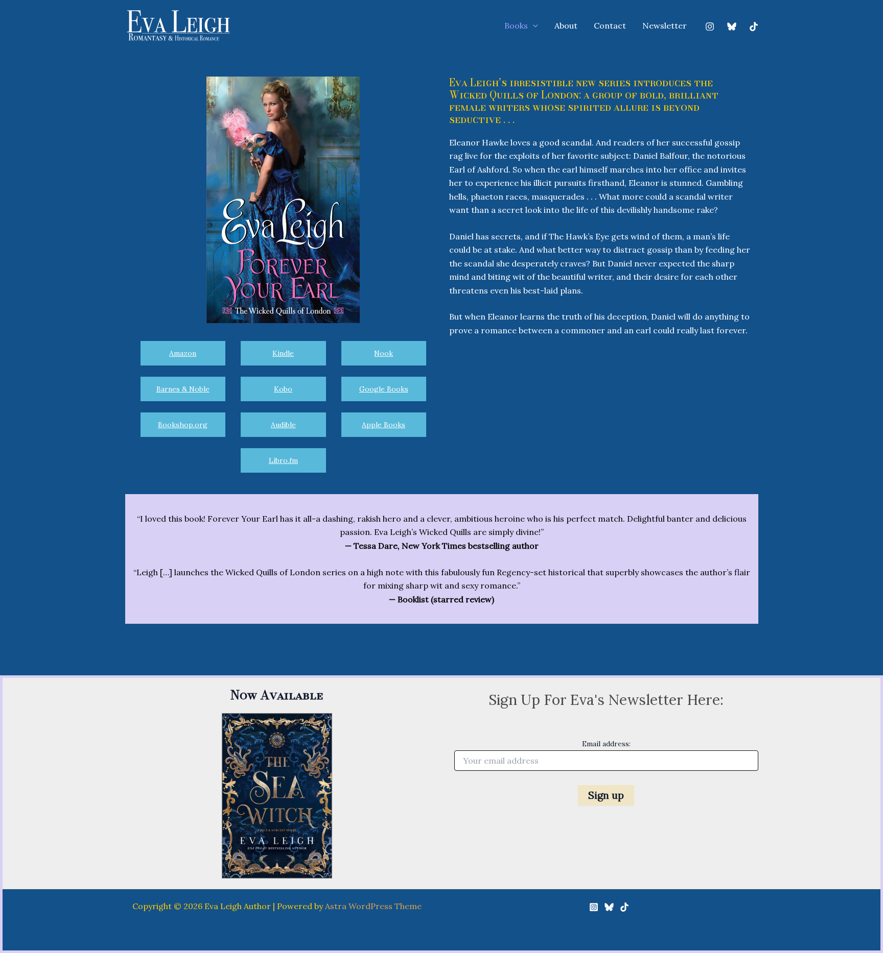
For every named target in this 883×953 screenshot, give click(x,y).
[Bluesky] (731, 26)
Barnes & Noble (183, 389)
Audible (283, 424)
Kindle (283, 353)
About (565, 25)
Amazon (182, 353)
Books (516, 25)
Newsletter (664, 25)
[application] (533, 26)
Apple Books (383, 424)
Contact (610, 25)
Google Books (383, 389)
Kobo (283, 389)
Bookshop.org (182, 424)
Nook (383, 353)
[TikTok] (753, 26)
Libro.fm (283, 460)
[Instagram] (709, 26)
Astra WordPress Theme (373, 906)
